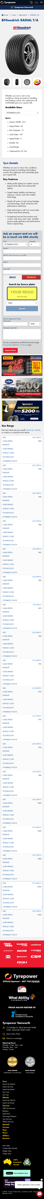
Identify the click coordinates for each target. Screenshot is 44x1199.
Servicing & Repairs (9, 1116)
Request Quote (10, 350)
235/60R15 (36, 772)
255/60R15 (36, 827)
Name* (5, 248)
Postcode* (6, 269)
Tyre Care (6, 1092)
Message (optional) (10, 328)
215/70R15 (36, 716)
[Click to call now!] (31, 2)
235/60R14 (36, 549)
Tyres (5, 1081)
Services (6, 1106)
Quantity (32, 241)
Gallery (6, 1135)
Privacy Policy (7, 345)
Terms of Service (21, 345)
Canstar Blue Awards (10, 1148)
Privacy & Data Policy (14, 1192)
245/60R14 (36, 577)
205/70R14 (36, 465)
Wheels (6, 1097)
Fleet (5, 1130)
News (5, 1133)
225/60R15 (36, 744)
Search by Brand (8, 1089)
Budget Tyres (7, 1151)
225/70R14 (36, 521)
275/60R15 (36, 883)
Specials (6, 1124)
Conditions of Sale (27, 1192)
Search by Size (8, 1087)
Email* (5, 262)
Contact (6, 1127)
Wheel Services (8, 1122)
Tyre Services (7, 1119)
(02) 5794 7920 (13, 1034)
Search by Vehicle (9, 1084)
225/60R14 (36, 493)
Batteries (5, 1111)
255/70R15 (36, 855)
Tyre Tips (6, 1095)
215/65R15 (36, 688)
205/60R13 (36, 437)
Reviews (6, 1138)
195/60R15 (36, 605)
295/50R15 (36, 911)
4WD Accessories (9, 1108)
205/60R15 (36, 632)
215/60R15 (36, 660)
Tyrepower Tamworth (23, 7)
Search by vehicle (33, 430)
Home (5, 15)
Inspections (6, 1114)
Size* (5, 241)
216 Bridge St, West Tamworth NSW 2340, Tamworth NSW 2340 (21, 1028)
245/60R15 (36, 799)
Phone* (14, 255)
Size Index (6, 1146)
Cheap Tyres (7, 1154)
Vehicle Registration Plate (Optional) (12, 320)
